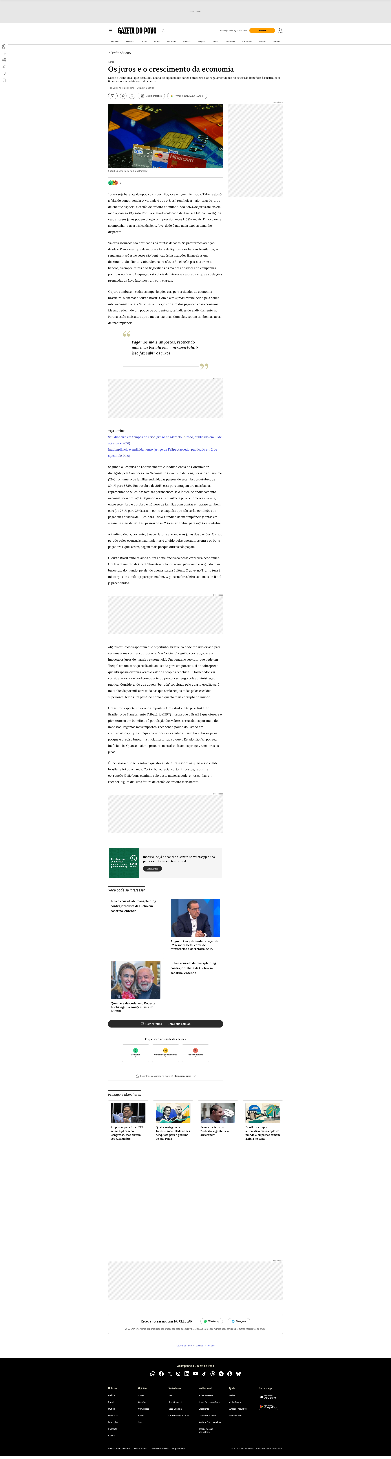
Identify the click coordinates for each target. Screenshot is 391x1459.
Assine (232, 1395)
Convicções (143, 1409)
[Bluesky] (238, 1373)
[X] (169, 1373)
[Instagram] (178, 1373)
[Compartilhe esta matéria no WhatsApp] (4, 46)
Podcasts (112, 1429)
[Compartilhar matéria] (123, 96)
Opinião (142, 1402)
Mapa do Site (178, 1448)
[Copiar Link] (4, 53)
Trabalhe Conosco (207, 1415)
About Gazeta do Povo (209, 1402)
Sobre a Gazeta (206, 1395)
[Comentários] (113, 96)
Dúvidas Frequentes (238, 1409)
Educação (113, 1422)
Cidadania (247, 41)
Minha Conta (235, 1402)
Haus (171, 1395)
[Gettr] (229, 1373)
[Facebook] (161, 1373)
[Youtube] (195, 1373)
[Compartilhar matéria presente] (4, 60)
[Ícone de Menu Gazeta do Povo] (110, 30)
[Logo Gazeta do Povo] (137, 30)
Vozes (144, 41)
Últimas (129, 41)
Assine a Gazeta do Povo (210, 1422)
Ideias (215, 41)
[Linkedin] (187, 1373)
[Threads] (212, 1373)
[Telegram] (221, 1373)
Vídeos (276, 41)
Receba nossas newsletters (206, 1430)
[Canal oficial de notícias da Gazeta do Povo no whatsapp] (152, 1373)
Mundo (262, 41)
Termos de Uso (140, 1448)
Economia (230, 41)
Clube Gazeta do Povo (178, 1415)
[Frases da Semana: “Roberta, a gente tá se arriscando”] (218, 1113)
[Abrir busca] (163, 30)
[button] (165, 1077)
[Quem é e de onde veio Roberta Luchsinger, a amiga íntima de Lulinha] (136, 980)
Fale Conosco (235, 1415)
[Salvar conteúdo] (132, 96)
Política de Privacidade (119, 1448)
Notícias (115, 41)
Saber (157, 41)
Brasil (110, 1402)
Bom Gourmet (175, 1402)
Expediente (204, 1409)
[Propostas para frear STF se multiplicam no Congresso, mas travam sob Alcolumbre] (128, 1113)
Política (186, 41)
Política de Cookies (159, 1448)
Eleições (201, 41)
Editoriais (171, 41)
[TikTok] (204, 1373)
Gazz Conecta (175, 1409)
